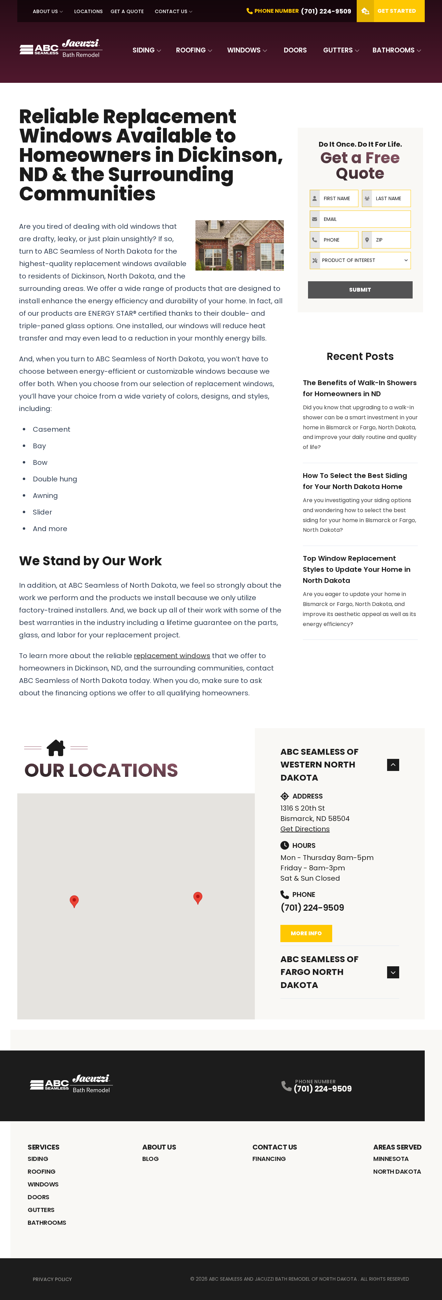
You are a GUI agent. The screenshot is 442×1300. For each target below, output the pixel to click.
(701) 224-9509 (312, 908)
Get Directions (305, 829)
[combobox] (360, 260)
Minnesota (391, 1158)
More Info (306, 933)
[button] (74, 901)
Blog (150, 1158)
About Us (45, 11)
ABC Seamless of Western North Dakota (319, 765)
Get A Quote (127, 11)
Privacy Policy (52, 1279)
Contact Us (171, 11)
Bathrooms (394, 50)
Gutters (338, 50)
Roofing (191, 50)
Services (43, 1147)
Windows (244, 50)
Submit (360, 290)
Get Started (396, 11)
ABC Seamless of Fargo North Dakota (319, 972)
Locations (88, 11)
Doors (295, 50)
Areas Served (397, 1147)
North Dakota (397, 1171)
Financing (269, 1158)
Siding (144, 50)
